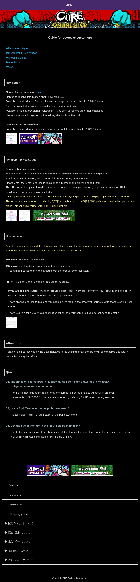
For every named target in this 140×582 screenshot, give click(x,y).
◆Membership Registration (21, 52)
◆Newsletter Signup (17, 48)
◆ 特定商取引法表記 (16, 550)
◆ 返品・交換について (17, 541)
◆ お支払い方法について (18, 523)
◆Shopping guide (16, 57)
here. (39, 92)
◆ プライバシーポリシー (18, 559)
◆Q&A (9, 66)
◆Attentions (13, 62)
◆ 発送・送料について (17, 532)
